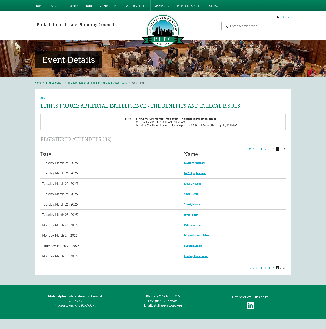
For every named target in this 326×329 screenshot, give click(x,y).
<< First (249, 149)
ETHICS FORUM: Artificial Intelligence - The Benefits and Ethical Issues (86, 82)
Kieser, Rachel (192, 183)
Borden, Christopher (196, 256)
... (257, 149)
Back (43, 97)
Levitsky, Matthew (194, 163)
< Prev (253, 149)
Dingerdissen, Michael (197, 235)
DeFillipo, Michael (195, 173)
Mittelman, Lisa (193, 225)
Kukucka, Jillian (193, 246)
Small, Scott (191, 194)
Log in (284, 17)
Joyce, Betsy (191, 214)
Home (38, 82)
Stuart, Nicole (192, 204)
